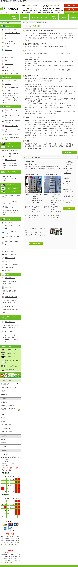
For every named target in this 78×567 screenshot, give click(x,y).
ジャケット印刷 (9, 64)
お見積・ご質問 (71, 5)
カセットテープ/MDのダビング (12, 237)
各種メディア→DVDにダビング (12, 227)
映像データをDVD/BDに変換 (12, 116)
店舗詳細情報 (36, 243)
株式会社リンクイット (31, 164)
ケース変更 (8, 67)
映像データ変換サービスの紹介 (12, 111)
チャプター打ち (9, 261)
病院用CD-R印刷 (9, 306)
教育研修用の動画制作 (11, 297)
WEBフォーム (68, 168)
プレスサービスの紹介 (11, 80)
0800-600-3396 (51, 8)
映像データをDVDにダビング (12, 243)
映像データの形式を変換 (11, 126)
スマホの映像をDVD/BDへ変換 (12, 138)
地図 (59, 12)
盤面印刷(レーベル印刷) (11, 264)
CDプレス (7, 90)
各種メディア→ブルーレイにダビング (12, 232)
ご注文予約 (71, 9)
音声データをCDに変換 (11, 134)
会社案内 (31, 22)
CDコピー (7, 46)
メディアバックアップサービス (12, 196)
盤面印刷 (7, 60)
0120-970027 (29, 8)
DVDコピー (8, 38)
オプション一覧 (9, 57)
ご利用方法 (70, 208)
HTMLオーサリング (10, 160)
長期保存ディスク (10, 207)
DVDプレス (8, 84)
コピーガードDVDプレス (11, 87)
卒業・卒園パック (10, 278)
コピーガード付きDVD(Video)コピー (10, 42)
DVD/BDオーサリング (11, 70)
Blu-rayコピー (8, 50)
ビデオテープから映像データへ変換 (12, 121)
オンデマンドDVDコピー (11, 73)
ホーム (25, 22)
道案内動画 (8, 287)
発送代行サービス (10, 322)
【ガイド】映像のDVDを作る (12, 34)
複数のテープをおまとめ (11, 254)
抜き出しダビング (10, 258)
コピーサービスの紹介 (11, 29)
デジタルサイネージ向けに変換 (12, 130)
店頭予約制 (6, 454)
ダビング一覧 (8, 222)
